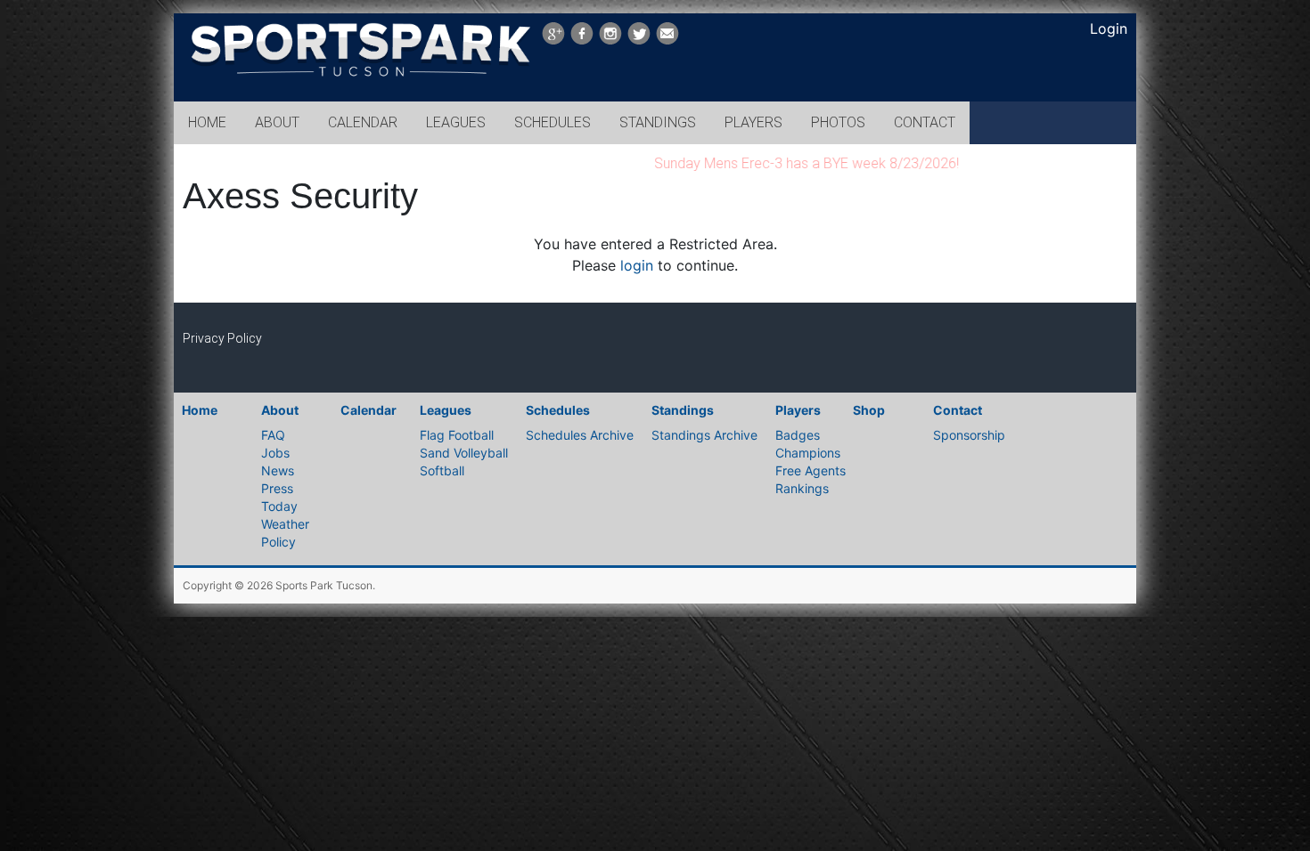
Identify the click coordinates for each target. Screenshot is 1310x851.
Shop (869, 409)
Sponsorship (969, 434)
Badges (797, 434)
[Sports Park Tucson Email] (667, 33)
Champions (807, 452)
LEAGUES (456, 122)
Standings (682, 409)
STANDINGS (657, 122)
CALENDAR (362, 122)
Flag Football (457, 434)
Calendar (368, 409)
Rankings (802, 488)
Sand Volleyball (464, 452)
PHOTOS (838, 122)
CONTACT (924, 122)
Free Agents (810, 470)
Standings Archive (704, 434)
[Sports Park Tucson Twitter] (639, 33)
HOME (207, 122)
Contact (957, 409)
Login (1108, 28)
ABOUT (277, 122)
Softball (442, 470)
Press (277, 488)
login (636, 265)
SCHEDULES (552, 122)
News (277, 470)
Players (798, 409)
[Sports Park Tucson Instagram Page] (610, 33)
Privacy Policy (222, 338)
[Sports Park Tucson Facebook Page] (582, 33)
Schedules (558, 409)
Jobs (275, 452)
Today (279, 506)
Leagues (445, 409)
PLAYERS (753, 122)
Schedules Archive (580, 434)
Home (199, 409)
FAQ (273, 434)
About (280, 409)
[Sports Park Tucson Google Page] (553, 33)
